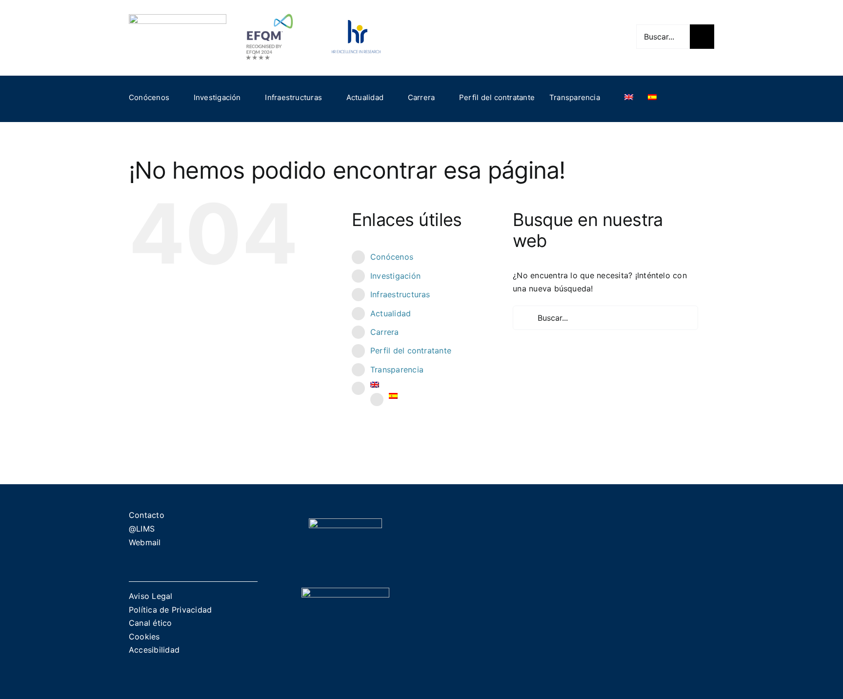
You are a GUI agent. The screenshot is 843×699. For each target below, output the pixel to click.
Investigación (395, 276)
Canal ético (150, 623)
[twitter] (562, 37)
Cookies (144, 636)
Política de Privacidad (170, 610)
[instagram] (578, 37)
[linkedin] (610, 37)
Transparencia (396, 369)
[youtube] (594, 37)
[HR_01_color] (356, 24)
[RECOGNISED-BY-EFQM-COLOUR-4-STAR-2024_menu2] (269, 11)
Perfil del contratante (410, 350)
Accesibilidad (154, 650)
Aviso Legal (151, 596)
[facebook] (547, 37)
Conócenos (391, 257)
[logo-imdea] (177, 18)
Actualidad (390, 313)
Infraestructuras (400, 294)
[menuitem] (628, 97)
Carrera (384, 332)
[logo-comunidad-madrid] (345, 522)
